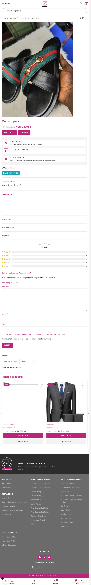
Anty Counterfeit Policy (40, 508)
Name (5, 314)
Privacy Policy (36, 496)
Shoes (36, 18)
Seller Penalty (36, 504)
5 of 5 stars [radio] (22, 282)
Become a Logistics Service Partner (71, 501)
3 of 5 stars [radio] (19, 282)
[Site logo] (44, 3)
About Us (64, 526)
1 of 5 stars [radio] (15, 282)
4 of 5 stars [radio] (20, 282)
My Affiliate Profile (9, 541)
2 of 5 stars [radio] (17, 282)
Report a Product (8, 506)
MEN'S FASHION (24, 18)
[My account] (80, 3)
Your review (7, 286)
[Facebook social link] (8, 185)
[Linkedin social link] (17, 185)
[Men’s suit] (66, 402)
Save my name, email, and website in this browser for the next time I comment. (34, 334)
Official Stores (66, 514)
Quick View (23, 442)
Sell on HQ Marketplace (70, 488)
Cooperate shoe (9, 424)
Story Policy (6, 514)
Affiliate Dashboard (9, 545)
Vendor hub (65, 492)
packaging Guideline (39, 520)
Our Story (64, 506)
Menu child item (67, 522)
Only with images (11, 361)
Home (4, 18)
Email (4, 324)
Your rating (7, 283)
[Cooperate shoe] (23, 402)
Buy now (24, 132)
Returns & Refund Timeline (41, 483)
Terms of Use (36, 500)
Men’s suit (50, 424)
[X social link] (11, 185)
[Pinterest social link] (14, 185)
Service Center (7, 498)
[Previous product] (80, 18)
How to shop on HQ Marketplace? (15, 502)
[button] (23, 435)
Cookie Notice (66, 510)
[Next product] (86, 18)
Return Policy (36, 492)
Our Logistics (66, 518)
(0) (13, 428)
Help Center (6, 483)
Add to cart (9, 132)
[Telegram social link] (20, 185)
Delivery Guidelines (38, 516)
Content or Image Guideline (12, 510)
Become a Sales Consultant (71, 496)
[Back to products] (83, 18)
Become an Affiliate (9, 537)
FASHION (12, 18)
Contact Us (6, 488)
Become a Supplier (68, 483)
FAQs (33, 524)
